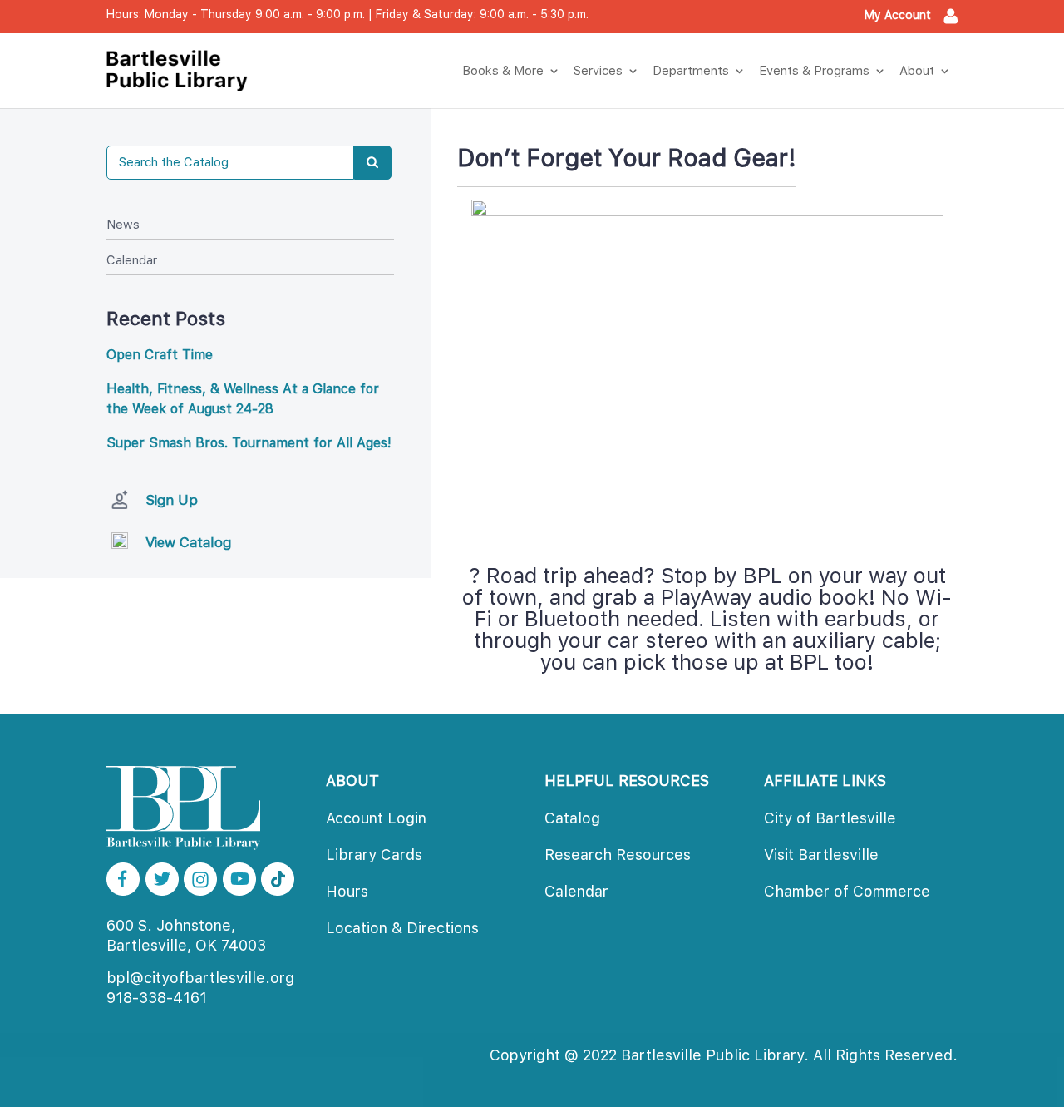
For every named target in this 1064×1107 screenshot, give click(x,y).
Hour (347, 891)
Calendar (131, 260)
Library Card (374, 854)
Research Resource (617, 854)
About (916, 70)
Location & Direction (402, 928)
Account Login (376, 818)
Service (598, 70)
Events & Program (814, 70)
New (123, 224)
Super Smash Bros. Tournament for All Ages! (249, 443)
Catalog (572, 818)
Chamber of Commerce (847, 891)
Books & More (503, 70)
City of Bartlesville (830, 818)
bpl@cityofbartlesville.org (200, 977)
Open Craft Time (159, 355)
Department (691, 70)
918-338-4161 (156, 997)
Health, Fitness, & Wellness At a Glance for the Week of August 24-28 (242, 399)
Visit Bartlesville (821, 854)
